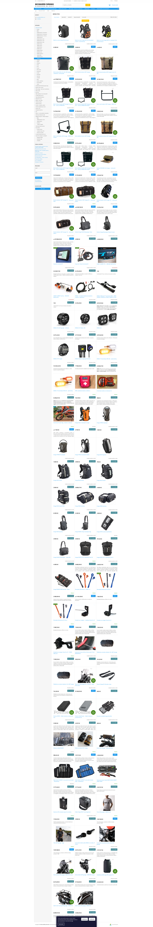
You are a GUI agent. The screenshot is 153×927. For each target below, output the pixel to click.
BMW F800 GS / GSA (40, 42)
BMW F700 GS (39, 45)
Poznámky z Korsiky (39, 152)
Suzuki (38, 73)
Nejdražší (70, 17)
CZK (111, 0)
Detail (93, 46)
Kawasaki (38, 74)
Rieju (38, 79)
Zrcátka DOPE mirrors (39, 95)
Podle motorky (39, 129)
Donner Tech (38, 108)
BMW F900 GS (39, 121)
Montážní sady (39, 139)
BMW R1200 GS (40, 37)
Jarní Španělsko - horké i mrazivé (41, 157)
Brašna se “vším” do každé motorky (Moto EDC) (41, 151)
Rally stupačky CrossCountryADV (41, 94)
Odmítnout (84, 919)
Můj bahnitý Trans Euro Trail (40, 148)
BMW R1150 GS (40, 56)
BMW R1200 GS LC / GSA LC (42, 35)
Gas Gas (38, 76)
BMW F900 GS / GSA (40, 39)
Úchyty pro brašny (40, 132)
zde (72, 921)
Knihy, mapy (38, 90)
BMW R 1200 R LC (40, 53)
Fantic (38, 84)
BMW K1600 (39, 55)
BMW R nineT (39, 48)
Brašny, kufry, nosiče (39, 87)
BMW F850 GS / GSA (40, 40)
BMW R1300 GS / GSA (41, 119)
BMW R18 (38, 58)
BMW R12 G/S (39, 52)
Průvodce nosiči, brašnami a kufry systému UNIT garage (41, 147)
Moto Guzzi (39, 69)
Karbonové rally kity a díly (40, 115)
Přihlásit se (38, 177)
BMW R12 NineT (40, 50)
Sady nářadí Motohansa (40, 97)
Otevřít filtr (85, 20)
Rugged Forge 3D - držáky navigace (42, 116)
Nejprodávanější (77, 17)
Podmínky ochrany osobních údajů (80, 1)
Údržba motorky (39, 103)
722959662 (39, 19)
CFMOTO (38, 63)
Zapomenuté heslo (38, 181)
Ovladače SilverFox (39, 110)
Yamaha (38, 60)
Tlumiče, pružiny (39, 102)
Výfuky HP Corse (39, 98)
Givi (36, 111)
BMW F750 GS (39, 44)
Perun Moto (38, 127)
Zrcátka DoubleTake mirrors (41, 134)
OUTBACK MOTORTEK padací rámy (42, 85)
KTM (38, 66)
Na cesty (37, 92)
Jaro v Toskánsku (38, 160)
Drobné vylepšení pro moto (41, 106)
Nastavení (61, 924)
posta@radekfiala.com (41, 17)
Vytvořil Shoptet (115, 924)
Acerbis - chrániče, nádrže (40, 105)
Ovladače (38, 140)
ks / (43, 188)
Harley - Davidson (40, 81)
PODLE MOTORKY (39, 27)
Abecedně (84, 17)
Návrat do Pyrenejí (38, 155)
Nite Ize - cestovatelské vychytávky (42, 113)
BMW (38, 31)
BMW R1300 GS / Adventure (42, 32)
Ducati (38, 68)
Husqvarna (39, 71)
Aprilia (38, 61)
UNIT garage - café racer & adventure (42, 89)
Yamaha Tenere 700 (40, 131)
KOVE (38, 64)
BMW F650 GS (39, 47)
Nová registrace (38, 180)
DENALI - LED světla (39, 100)
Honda (38, 29)
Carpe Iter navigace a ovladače (41, 135)
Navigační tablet (40, 137)
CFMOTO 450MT (40, 124)
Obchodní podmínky (67, 1)
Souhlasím (92, 919)
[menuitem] (38, 9)
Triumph (38, 77)
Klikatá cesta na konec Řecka (40, 154)
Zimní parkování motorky (40, 126)
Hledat (87, 4)
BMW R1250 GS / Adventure (42, 34)
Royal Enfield (39, 82)
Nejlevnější (64, 17)
